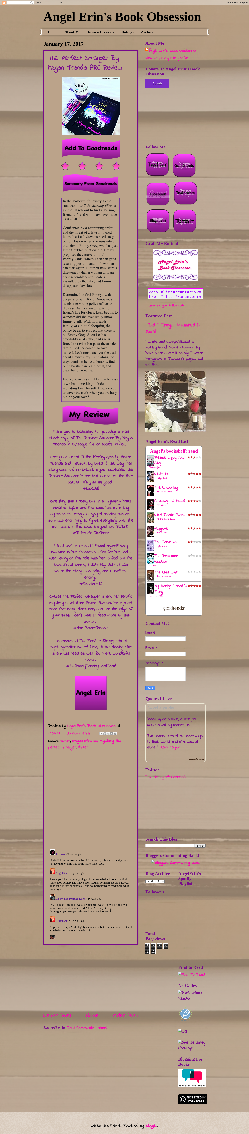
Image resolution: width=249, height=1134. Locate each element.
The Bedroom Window (166, 559)
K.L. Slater (153, 565)
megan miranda (85, 741)
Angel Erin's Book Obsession (122, 17)
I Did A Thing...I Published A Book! (172, 328)
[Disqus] (90, 798)
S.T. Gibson (161, 505)
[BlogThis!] (104, 733)
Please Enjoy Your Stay (169, 460)
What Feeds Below (170, 515)
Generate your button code (167, 305)
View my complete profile (166, 58)
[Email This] (101, 733)
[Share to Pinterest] (115, 733)
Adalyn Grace (162, 478)
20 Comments (78, 733)
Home (52, 32)
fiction (65, 741)
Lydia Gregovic (162, 546)
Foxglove (161, 529)
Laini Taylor (170, 747)
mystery (107, 741)
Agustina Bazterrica (164, 491)
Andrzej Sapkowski (164, 576)
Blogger (151, 1126)
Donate (157, 83)
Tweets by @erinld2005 (165, 777)
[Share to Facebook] (111, 733)
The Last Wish (166, 572)
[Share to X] (108, 733)
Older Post (125, 1016)
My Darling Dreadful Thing (170, 589)
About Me (72, 32)
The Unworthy (166, 488)
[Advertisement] (90, 978)
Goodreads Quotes (196, 759)
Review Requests (101, 32)
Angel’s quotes (161, 707)
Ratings (128, 32)
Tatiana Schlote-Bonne (166, 519)
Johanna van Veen (156, 596)
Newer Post (57, 1016)
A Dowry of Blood (169, 501)
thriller (83, 747)
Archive (147, 32)
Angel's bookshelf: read (174, 451)
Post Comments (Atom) (87, 1028)
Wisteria (161, 474)
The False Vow (166, 542)
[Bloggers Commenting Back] (175, 863)
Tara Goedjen (154, 467)
